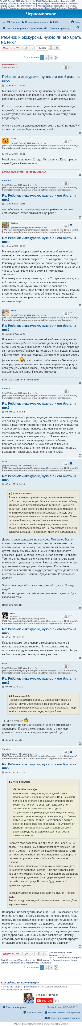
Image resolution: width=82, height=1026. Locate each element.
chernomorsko (9, 64)
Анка (12, 613)
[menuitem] (13, 22)
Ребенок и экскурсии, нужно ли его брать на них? (41, 39)
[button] (56, 58)
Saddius (6, 388)
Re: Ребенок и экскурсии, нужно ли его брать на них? (39, 197)
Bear (13, 138)
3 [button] (51, 57)
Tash (13, 311)
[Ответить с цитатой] (66, 67)
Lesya (14, 223)
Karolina (6, 180)
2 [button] (46, 57)
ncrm (4, 461)
